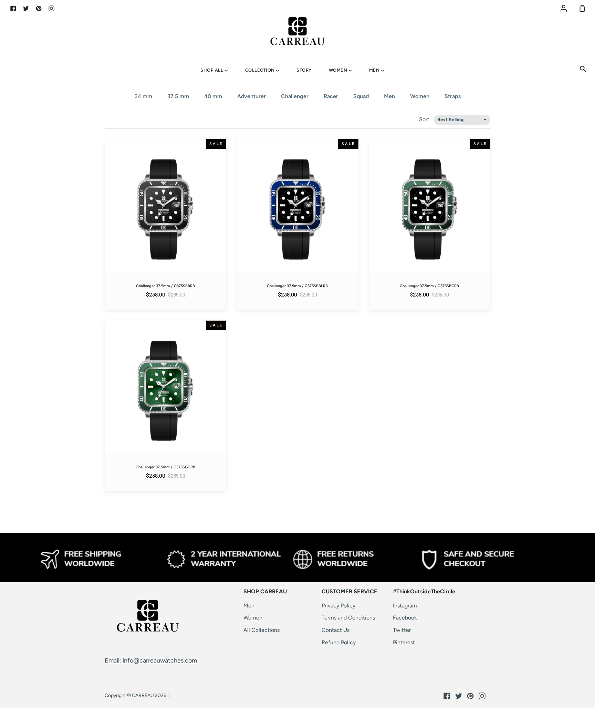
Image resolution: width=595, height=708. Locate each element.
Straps (453, 96)
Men (375, 70)
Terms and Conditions (348, 617)
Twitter (402, 630)
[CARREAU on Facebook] (446, 696)
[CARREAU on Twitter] (458, 696)
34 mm (143, 96)
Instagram (405, 605)
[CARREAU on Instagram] (482, 696)
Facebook (405, 617)
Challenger (295, 96)
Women (338, 70)
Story (304, 70)
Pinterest (404, 642)
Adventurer (251, 96)
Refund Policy (339, 642)
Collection (260, 70)
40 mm (213, 96)
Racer (331, 96)
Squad (361, 96)
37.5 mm (178, 96)
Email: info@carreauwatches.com (151, 660)
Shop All (212, 70)
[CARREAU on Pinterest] (470, 696)
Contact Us (335, 630)
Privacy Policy (338, 605)
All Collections (261, 630)
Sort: (425, 119)
